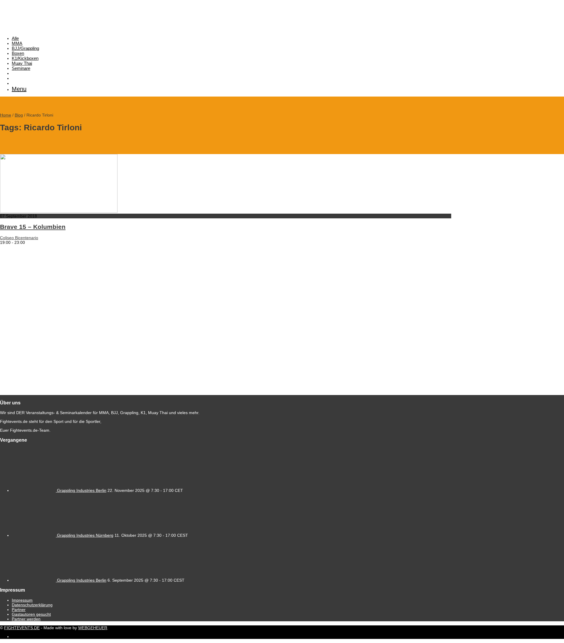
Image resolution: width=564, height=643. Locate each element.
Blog (19, 115)
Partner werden (26, 619)
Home (5, 115)
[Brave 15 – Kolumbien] (59, 211)
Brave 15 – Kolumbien (33, 226)
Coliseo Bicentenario (19, 237)
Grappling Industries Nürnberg (85, 535)
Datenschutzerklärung (32, 605)
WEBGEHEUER (92, 627)
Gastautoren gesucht (31, 614)
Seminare (21, 68)
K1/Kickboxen (25, 58)
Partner (19, 609)
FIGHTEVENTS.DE (22, 627)
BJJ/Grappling (25, 48)
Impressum (22, 600)
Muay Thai (22, 63)
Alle (15, 38)
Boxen (18, 53)
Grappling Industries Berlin (81, 490)
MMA (17, 43)
